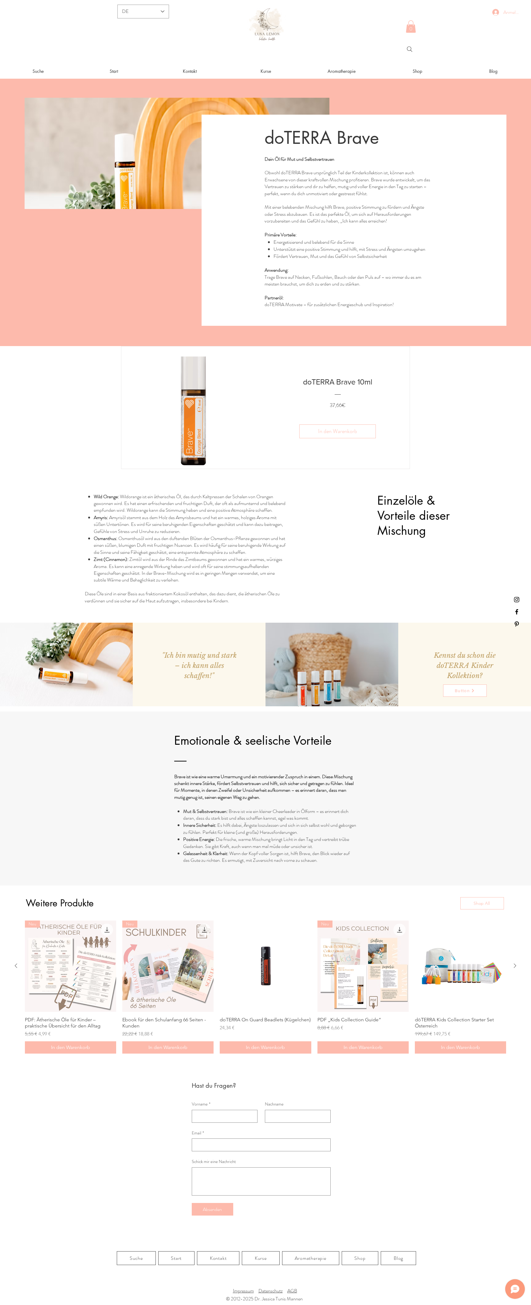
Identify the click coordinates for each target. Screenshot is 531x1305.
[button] (411, 26)
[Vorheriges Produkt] (16, 965)
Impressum (243, 1290)
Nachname (274, 1104)
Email (198, 1133)
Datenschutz (270, 1290)
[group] (265, 987)
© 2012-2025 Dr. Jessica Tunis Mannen (265, 1298)
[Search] (409, 49)
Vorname (201, 1104)
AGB (292, 1290)
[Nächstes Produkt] (515, 965)
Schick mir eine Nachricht (214, 1162)
